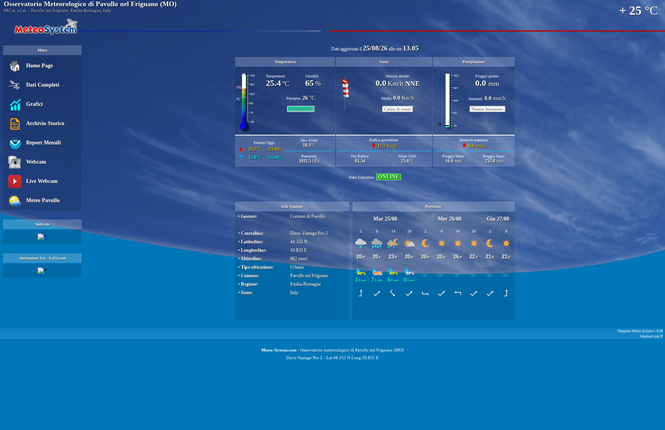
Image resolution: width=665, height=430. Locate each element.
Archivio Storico (45, 123)
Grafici (34, 104)
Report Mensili (43, 143)
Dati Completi (42, 85)
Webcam (36, 162)
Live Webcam (42, 181)
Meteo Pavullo (43, 200)
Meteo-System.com (278, 350)
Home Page (39, 66)
